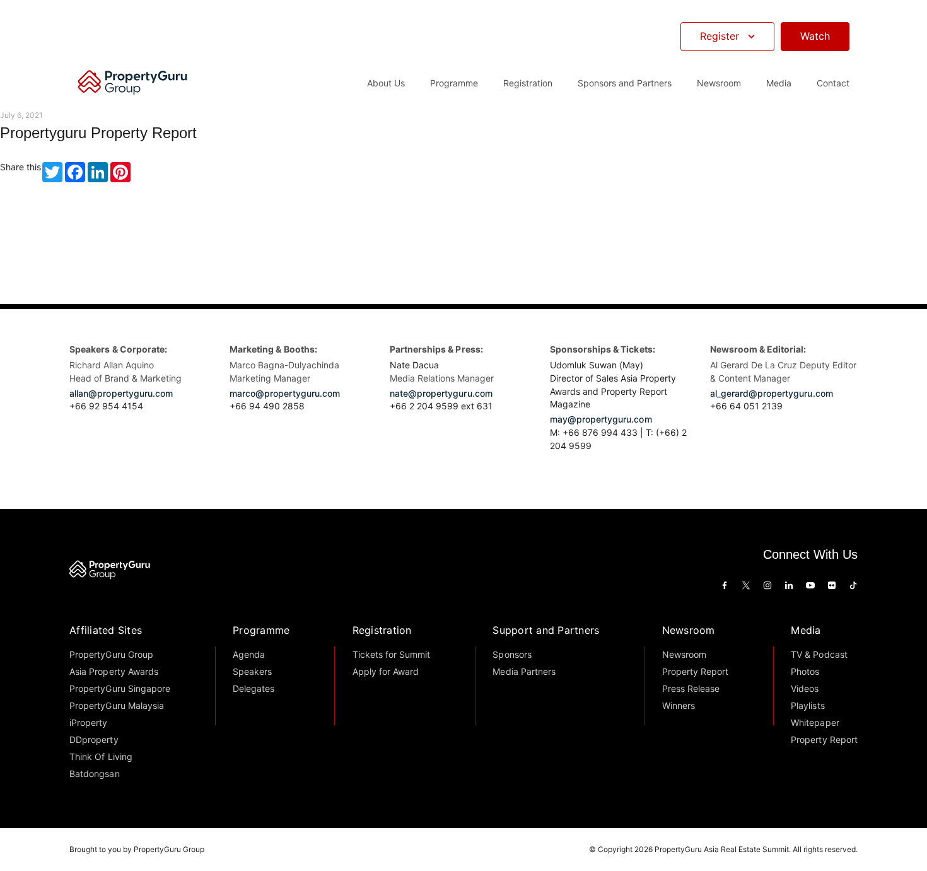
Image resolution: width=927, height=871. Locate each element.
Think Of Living (100, 756)
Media (805, 630)
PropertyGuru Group (111, 654)
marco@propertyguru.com (285, 393)
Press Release (691, 688)
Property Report (695, 671)
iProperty (88, 722)
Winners (678, 705)
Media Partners (524, 671)
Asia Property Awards (113, 671)
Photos (805, 671)
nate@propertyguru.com (441, 393)
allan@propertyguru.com (121, 393)
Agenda (249, 654)
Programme (261, 630)
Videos (805, 688)
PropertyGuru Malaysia (116, 705)
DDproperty (93, 739)
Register (719, 36)
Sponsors (512, 654)
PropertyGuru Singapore (119, 688)
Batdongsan (94, 773)
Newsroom (719, 83)
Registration (382, 630)
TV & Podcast (819, 654)
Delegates (253, 688)
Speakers (252, 671)
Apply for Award (386, 671)
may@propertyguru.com (601, 419)
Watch (815, 36)
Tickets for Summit (392, 654)
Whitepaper (815, 722)
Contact (833, 83)
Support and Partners (546, 630)
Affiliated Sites (105, 630)
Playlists (807, 705)
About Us (386, 83)
